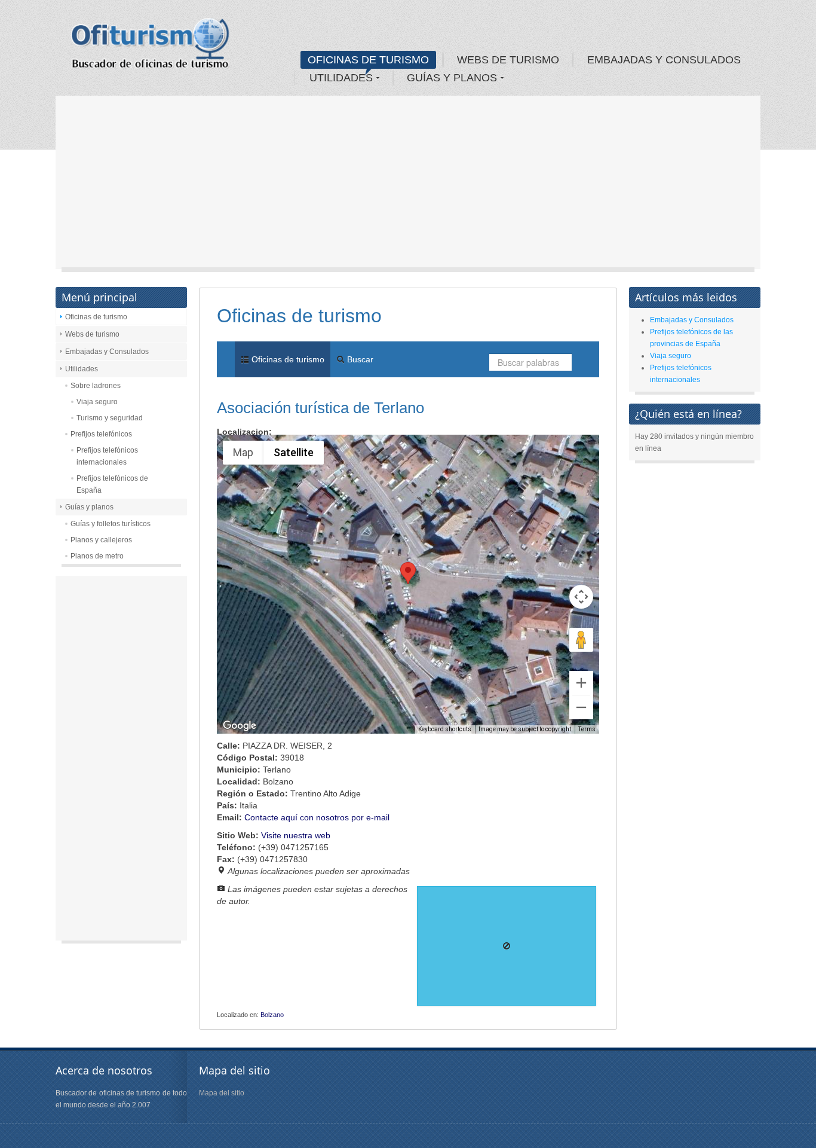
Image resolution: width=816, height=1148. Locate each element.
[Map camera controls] (581, 597)
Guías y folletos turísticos (110, 524)
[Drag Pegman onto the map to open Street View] (581, 640)
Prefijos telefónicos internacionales (107, 456)
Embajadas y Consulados (107, 351)
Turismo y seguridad (109, 418)
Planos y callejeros (101, 540)
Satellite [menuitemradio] (294, 452)
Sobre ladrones (95, 385)
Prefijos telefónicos (101, 434)
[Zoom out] (581, 707)
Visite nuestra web (295, 835)
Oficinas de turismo (96, 317)
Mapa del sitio (221, 1093)
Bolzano (272, 1014)
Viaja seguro (97, 402)
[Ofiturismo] (150, 47)
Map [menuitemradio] (243, 452)
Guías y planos (89, 507)
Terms (587, 729)
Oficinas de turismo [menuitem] (286, 359)
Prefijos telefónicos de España (112, 484)
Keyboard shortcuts (444, 729)
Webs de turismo (92, 334)
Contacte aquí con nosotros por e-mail (316, 817)
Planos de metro (97, 556)
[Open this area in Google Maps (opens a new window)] (239, 726)
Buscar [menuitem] (359, 359)
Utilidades (81, 369)
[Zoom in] (581, 683)
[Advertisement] (408, 185)
